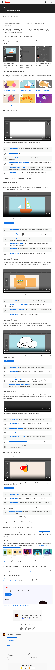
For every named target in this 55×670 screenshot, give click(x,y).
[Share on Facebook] (21, 630)
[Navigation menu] (2, 2)
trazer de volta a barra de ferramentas (33, 571)
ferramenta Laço (13, 248)
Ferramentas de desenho (9, 90)
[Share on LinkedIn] (29, 630)
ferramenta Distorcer (14, 507)
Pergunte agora (9, 660)
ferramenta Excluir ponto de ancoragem (19, 162)
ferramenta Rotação (14, 494)
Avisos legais (6, 605)
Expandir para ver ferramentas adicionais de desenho (18, 178)
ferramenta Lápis (13, 153)
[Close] (44, 665)
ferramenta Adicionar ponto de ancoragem (19, 157)
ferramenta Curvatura (14, 172)
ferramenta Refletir (14, 498)
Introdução (8, 641)
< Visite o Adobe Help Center (12, 637)
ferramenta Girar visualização (16, 309)
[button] (45, 2)
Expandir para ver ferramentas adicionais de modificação (19, 522)
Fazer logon (50, 2)
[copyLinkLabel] (33, 630)
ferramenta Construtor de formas (17, 375)
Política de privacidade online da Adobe (20, 605)
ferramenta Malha (13, 371)
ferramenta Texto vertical (15, 432)
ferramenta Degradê (14, 367)
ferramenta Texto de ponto (16, 423)
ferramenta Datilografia (15, 445)
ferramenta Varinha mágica (16, 243)
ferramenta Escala (13, 502)
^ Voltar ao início (50, 634)
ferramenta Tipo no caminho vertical (18, 441)
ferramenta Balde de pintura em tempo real (20, 380)
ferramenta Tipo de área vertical (17, 436)
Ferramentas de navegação (42, 90)
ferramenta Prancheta (14, 253)
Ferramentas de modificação (43, 105)
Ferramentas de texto (25, 105)
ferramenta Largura (14, 517)
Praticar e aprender (9, 223)
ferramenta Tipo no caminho (16, 428)
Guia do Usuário (9, 643)
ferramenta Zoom (13, 314)
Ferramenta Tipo (13, 419)
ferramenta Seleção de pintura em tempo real (20, 384)
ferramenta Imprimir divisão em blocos (19, 304)
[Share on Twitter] (25, 630)
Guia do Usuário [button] (10, 7)
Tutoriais (8, 645)
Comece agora (33, 660)
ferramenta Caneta (14, 148)
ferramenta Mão (13, 301)
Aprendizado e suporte (11, 640)
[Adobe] (7, 2)
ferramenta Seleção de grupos (16, 238)
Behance (6, 561)
